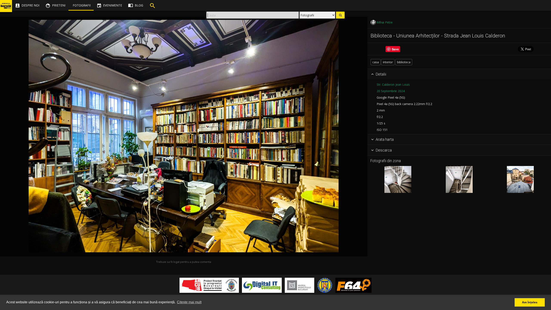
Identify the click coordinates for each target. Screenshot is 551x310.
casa (375, 62)
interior (388, 62)
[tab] (459, 74)
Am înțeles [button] (529, 302)
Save (395, 49)
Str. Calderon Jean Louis (393, 84)
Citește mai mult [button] (189, 302)
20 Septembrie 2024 (391, 91)
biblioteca (403, 62)
